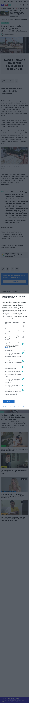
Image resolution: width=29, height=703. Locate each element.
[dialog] (14, 351)
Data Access (14, 406)
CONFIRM (9, 401)
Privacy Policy (23, 406)
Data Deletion (6, 406)
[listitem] (14, 323)
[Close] (26, 296)
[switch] (23, 326)
